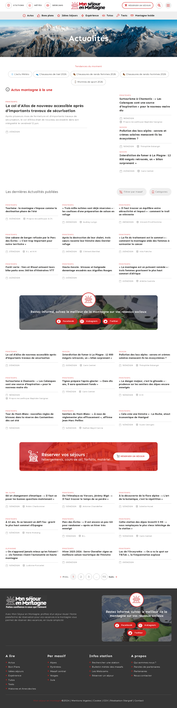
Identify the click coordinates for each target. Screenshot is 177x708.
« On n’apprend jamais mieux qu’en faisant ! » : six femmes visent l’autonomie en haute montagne (32, 554)
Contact (139, 700)
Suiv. (111, 577)
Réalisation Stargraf (121, 700)
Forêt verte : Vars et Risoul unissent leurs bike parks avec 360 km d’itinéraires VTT (32, 269)
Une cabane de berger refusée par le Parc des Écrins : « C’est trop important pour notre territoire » (32, 240)
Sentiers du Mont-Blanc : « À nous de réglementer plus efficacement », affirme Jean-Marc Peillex (88, 417)
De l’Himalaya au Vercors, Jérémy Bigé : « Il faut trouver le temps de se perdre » (88, 497)
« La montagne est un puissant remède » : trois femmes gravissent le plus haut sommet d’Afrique (145, 270)
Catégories (161, 191)
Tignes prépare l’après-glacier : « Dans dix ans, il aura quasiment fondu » (88, 382)
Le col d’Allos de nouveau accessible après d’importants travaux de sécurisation (46, 113)
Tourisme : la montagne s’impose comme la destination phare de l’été (32, 209)
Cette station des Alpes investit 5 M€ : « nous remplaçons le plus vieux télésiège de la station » (145, 525)
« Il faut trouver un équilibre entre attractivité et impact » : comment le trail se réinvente (145, 211)
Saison (123, 127)
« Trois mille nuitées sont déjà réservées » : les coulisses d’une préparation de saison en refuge (88, 211)
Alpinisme (11, 548)
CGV (105, 700)
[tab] (168, 5)
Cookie (97, 700)
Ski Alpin (10, 493)
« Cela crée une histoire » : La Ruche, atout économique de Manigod (145, 415)
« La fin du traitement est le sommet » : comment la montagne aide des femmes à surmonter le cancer (145, 240)
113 (104, 576)
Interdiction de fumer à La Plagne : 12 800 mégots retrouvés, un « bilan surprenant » (130, 162)
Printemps (11, 102)
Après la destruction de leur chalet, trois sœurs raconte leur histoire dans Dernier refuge (88, 240)
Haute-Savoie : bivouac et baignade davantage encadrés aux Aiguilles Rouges (88, 269)
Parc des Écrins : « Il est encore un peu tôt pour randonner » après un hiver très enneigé (88, 525)
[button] (159, 5)
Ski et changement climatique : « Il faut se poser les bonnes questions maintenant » (32, 497)
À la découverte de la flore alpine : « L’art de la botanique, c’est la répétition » (145, 497)
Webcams (57, 5)
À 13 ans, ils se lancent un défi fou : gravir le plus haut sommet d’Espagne (32, 523)
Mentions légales (81, 700)
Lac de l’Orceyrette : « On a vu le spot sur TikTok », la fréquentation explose (145, 553)
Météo (38, 5)
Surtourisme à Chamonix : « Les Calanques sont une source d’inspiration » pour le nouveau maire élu (130, 109)
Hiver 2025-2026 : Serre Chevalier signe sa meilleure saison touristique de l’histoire (88, 553)
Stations (18, 5)
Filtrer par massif (133, 191)
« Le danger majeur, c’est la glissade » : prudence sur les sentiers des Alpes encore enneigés (145, 384)
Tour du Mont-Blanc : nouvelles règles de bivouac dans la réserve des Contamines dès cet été (32, 417)
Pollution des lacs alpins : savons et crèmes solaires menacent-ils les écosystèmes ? (130, 137)
